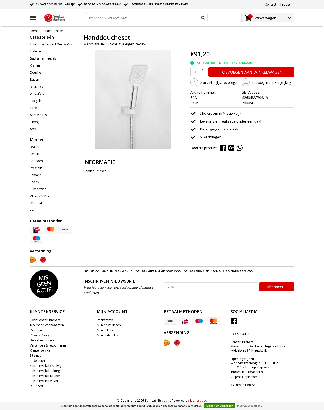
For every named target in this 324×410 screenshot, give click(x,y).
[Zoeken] (203, 18)
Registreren (105, 320)
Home (34, 31)
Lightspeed (198, 400)
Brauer (99, 44)
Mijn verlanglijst (108, 335)
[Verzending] (33, 259)
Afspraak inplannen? (245, 381)
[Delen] (224, 147)
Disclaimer (37, 330)
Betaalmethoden (42, 340)
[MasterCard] (50, 230)
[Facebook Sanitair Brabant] (234, 323)
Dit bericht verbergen (219, 406)
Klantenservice (40, 350)
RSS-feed (36, 386)
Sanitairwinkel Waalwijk (46, 365)
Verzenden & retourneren (48, 345)
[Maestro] (36, 239)
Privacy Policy (39, 335)
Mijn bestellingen (109, 325)
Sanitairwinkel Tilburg (45, 371)
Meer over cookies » (250, 406)
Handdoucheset (52, 31)
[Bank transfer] (65, 230)
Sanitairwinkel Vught (44, 381)
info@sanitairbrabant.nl (247, 372)
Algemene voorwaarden (47, 325)
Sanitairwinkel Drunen (45, 376)
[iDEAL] (36, 230)
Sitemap (35, 355)
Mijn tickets (105, 330)
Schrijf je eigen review (128, 44)
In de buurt (37, 360)
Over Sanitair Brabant (45, 320)
